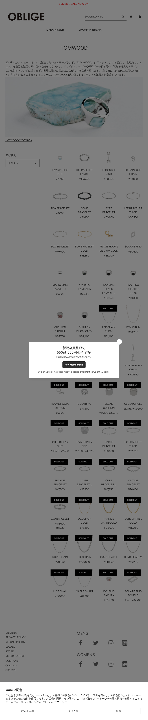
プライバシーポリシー (54, 701)
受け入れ (73, 711)
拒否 (118, 711)
